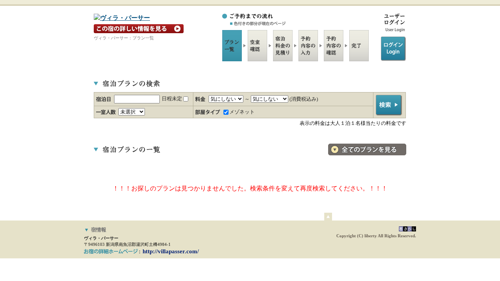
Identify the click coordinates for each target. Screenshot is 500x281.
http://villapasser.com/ (171, 251)
